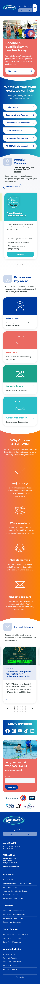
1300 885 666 (14, 866)
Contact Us (20, 977)
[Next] (28, 264)
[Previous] (7, 708)
